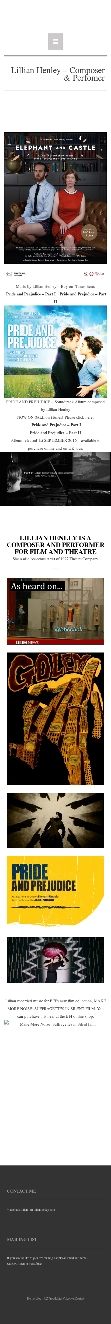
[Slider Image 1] (55, 479)
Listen (59, 1298)
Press (51, 1298)
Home (30, 1298)
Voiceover (69, 1298)
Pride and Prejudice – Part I (31, 294)
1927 (45, 1298)
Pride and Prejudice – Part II (55, 433)
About (38, 1298)
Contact (79, 1298)
